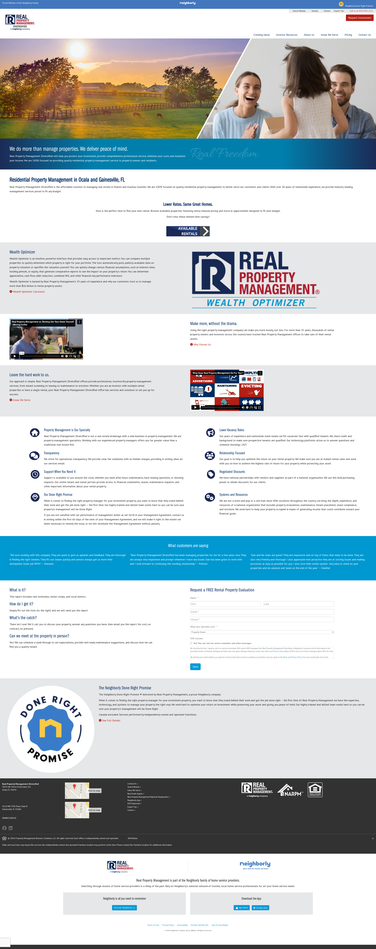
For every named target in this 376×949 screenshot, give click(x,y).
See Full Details (111, 720)
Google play (261, 907)
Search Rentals (299, 11)
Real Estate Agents (135, 793)
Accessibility (182, 925)
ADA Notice (132, 838)
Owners (327, 11)
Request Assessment (359, 17)
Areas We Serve (329, 34)
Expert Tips (339, 11)
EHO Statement (133, 803)
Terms (267, 651)
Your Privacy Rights (220, 925)
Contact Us (365, 34)
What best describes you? (204, 626)
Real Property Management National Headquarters (148, 797)
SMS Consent (196, 638)
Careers (130, 810)
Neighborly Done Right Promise (359, 6)
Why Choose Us (202, 344)
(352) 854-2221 (366, 11)
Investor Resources (286, 34)
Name (194, 597)
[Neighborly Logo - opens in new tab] (264, 865)
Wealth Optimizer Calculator (29, 291)
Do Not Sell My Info (199, 925)
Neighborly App (133, 800)
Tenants (314, 11)
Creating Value (262, 34)
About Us (309, 34)
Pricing (348, 34)
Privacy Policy (278, 651)
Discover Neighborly (123, 907)
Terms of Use (153, 925)
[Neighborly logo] (188, 3)
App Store (243, 907)
